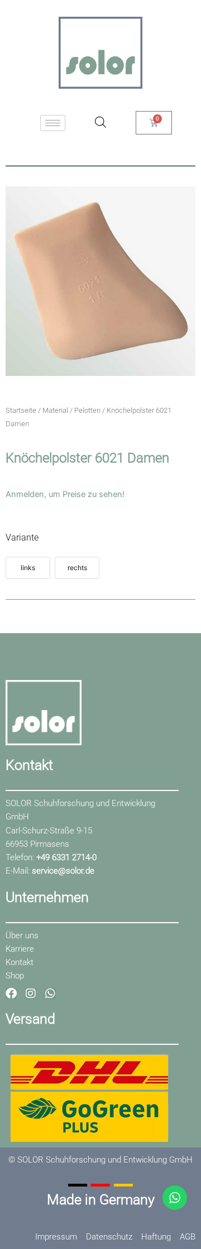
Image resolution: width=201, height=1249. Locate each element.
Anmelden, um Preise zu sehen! (65, 494)
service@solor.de (63, 871)
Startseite (21, 410)
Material (55, 410)
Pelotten (87, 410)
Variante (22, 537)
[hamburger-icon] (52, 123)
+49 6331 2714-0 (66, 857)
